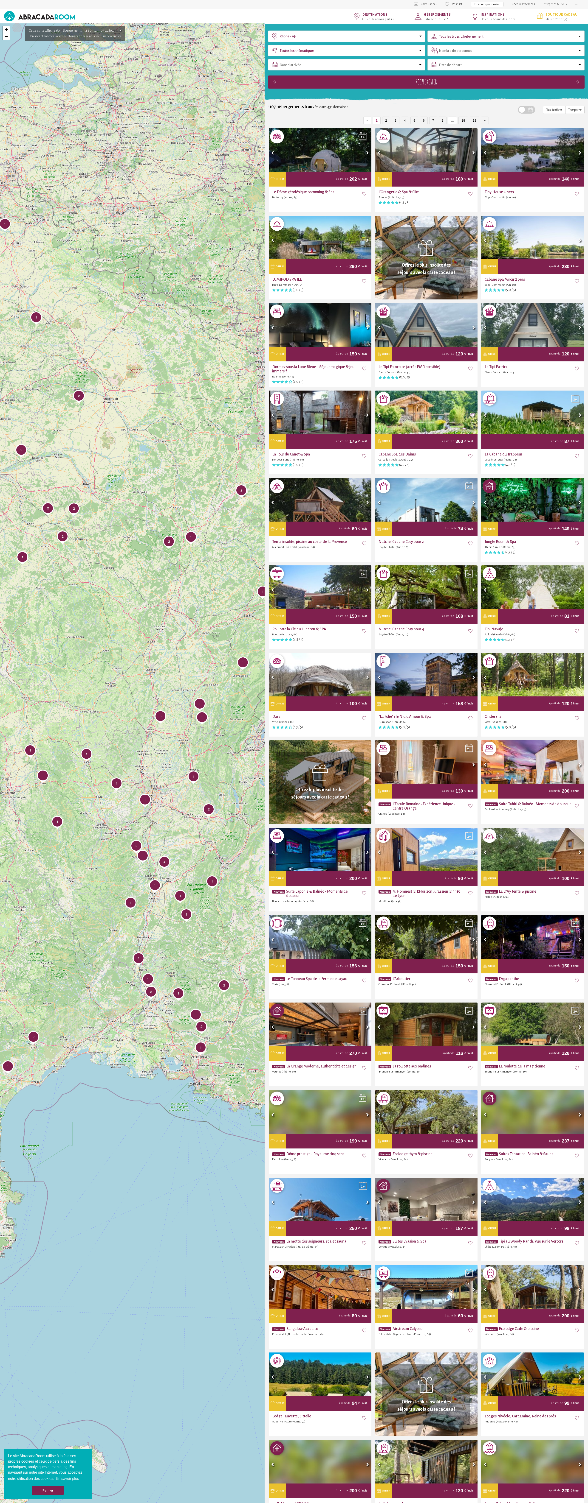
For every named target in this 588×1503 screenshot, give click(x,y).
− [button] (6, 36)
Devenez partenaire (487, 4)
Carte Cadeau (429, 4)
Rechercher (426, 82)
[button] (576, 4)
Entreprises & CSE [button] (554, 4)
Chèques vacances (523, 4)
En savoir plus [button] (67, 1479)
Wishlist (457, 4)
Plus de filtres (554, 110)
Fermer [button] (47, 1490)
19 (474, 120)
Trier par (573, 110)
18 (463, 120)
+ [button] (6, 29)
